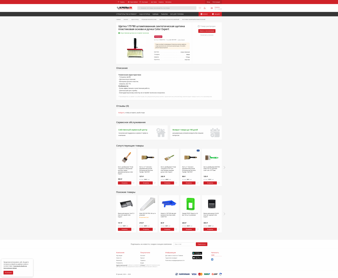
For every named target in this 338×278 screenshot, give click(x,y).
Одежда (155, 14)
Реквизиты (119, 263)
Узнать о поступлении (207, 31)
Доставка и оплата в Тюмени (174, 255)
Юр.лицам (144, 2)
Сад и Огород (144, 14)
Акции (217, 14)
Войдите (121, 113)
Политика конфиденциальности (174, 260)
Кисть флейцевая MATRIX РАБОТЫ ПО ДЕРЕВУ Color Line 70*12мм (212, 168)
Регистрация (216, 2)
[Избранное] (200, 8)
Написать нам (215, 253)
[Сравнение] (204, 8)
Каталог (142, 255)
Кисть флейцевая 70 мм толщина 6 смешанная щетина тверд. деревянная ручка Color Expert (125, 170)
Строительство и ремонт (126, 14)
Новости (118, 258)
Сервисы (161, 2)
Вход (208, 2)
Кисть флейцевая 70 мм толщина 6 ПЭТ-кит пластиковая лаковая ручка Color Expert (168, 169)
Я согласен (8, 272)
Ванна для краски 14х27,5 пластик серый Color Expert (126, 215)
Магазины (168, 2)
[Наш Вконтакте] (212, 259)
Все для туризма (177, 14)
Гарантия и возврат (171, 258)
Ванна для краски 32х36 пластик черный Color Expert (211, 215)
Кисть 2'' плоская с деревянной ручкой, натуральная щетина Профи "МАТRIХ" (189, 169)
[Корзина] (212, 8)
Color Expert (181, 40)
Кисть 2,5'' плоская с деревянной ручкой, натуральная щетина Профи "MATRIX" (146, 169)
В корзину (125, 183)
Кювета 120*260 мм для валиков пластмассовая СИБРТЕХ (168, 215)
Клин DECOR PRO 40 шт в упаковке (147, 214)
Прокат (142, 258)
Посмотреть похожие (206, 35)
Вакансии (119, 260)
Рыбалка (164, 14)
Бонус (205, 14)
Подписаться (202, 244)
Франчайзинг (134, 2)
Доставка (154, 2)
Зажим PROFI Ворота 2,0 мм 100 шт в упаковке (190, 214)
